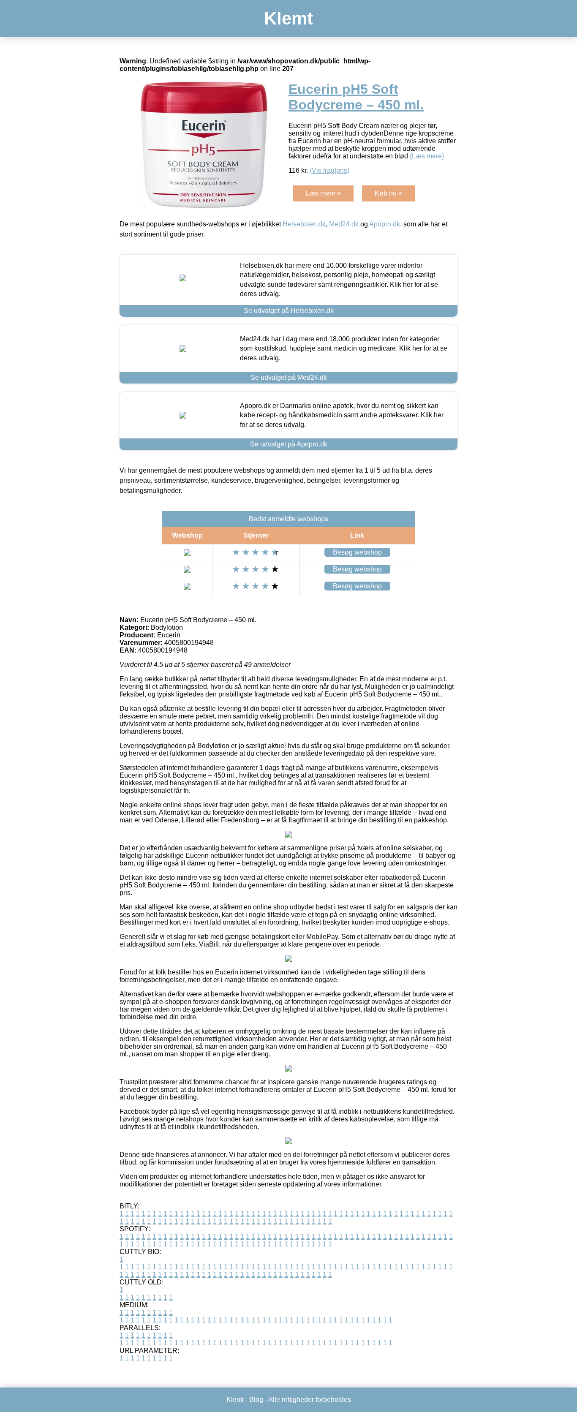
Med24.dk (344, 224)
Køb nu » (388, 193)
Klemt (288, 18)
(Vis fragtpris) (329, 170)
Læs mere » (323, 193)
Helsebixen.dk (304, 224)
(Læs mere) (427, 156)
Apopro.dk (384, 224)
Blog (256, 1399)
